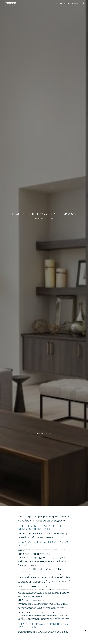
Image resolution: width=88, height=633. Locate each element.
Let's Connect (75, 3)
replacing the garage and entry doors (51, 536)
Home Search (59, 3)
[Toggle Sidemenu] (83, 3)
